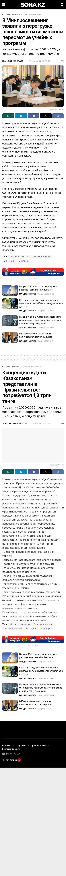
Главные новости (19, 256)
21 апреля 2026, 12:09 (45, 294)
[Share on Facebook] (33, 115)
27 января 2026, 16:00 (39, 61)
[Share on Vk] (58, 115)
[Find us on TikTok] (18, 754)
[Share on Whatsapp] (8, 115)
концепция (45, 628)
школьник (24, 261)
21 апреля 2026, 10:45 (45, 311)
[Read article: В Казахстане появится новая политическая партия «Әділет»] (10, 337)
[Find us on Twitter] (14, 754)
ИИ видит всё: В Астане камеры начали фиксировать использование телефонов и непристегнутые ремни (40, 320)
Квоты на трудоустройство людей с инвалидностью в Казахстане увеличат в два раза (41, 303)
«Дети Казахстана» (20, 624)
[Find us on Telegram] (3, 754)
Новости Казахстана (32, 14)
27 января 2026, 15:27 (39, 423)
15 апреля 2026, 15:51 (45, 341)
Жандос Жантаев (12, 61)
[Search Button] (62, 4)
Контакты (6, 745)
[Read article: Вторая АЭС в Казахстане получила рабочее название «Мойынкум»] (10, 290)
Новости (16, 14)
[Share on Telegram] (21, 115)
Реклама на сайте (11, 749)
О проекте (21, 745)
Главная (6, 14)
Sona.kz (13, 760)
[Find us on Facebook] (11, 754)
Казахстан (31, 628)
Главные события (41, 256)
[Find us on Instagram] (7, 754)
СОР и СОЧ (10, 261)
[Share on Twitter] (45, 115)
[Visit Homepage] (33, 5)
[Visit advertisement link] (33, 272)
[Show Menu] (3, 4)
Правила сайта (38, 745)
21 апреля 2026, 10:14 (45, 327)
